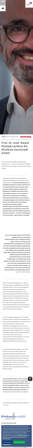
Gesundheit (23, 136)
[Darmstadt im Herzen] (29, 4)
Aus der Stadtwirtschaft (12, 136)
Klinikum (29, 136)
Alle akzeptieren (19, 442)
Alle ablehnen (7, 442)
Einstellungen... (7, 444)
